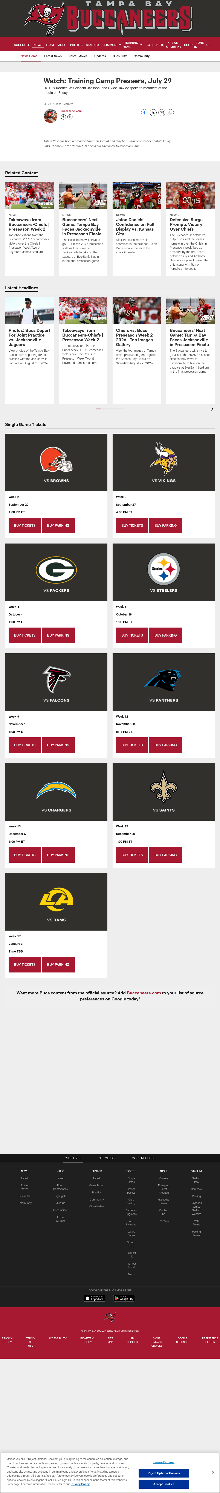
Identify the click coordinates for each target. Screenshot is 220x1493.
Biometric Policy (87, 1340)
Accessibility (58, 1338)
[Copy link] (170, 112)
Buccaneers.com (71, 110)
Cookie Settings (182, 1340)
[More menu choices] (141, 44)
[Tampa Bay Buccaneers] (110, 1318)
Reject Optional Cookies (164, 1473)
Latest (24, 1178)
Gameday (196, 1188)
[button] (98, 408)
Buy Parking (58, 525)
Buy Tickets (24, 525)
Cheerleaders (96, 1206)
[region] (110, 1473)
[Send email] (161, 115)
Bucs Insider (60, 1209)
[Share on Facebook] (144, 115)
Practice (96, 1192)
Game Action (96, 1185)
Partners (164, 1220)
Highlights (60, 1195)
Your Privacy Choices (156, 1342)
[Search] (148, 44)
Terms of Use (30, 1342)
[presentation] (213, 409)
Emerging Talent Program (163, 1189)
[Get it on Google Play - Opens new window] (124, 1300)
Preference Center (210, 1340)
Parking (196, 1195)
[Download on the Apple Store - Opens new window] (94, 1298)
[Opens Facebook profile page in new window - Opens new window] (63, 116)
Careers (163, 1178)
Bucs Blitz (25, 1195)
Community (25, 1202)
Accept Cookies (163, 1484)
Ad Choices (132, 1340)
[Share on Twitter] (153, 115)
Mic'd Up (60, 1202)
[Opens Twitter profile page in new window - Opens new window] (70, 116)
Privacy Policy (7, 1340)
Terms (131, 1274)
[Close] (213, 1472)
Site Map (110, 1340)
